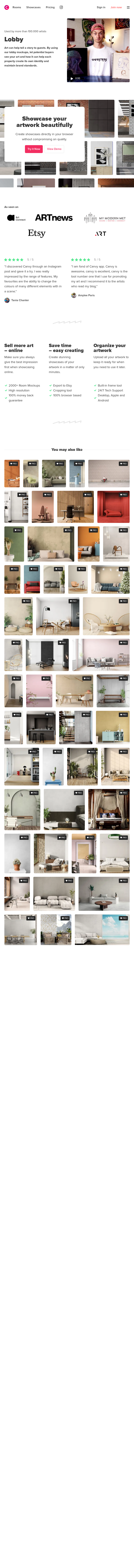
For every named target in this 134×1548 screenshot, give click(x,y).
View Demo (54, 149)
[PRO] (12, 486)
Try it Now (34, 149)
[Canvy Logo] (5, 7)
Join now (116, 7)
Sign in (101, 7)
